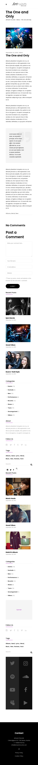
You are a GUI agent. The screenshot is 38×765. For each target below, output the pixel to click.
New (17, 213)
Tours (9, 408)
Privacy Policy (19, 752)
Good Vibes (10, 345)
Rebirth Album (12, 552)
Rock (22, 459)
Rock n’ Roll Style (13, 372)
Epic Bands (10, 318)
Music (7, 459)
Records (10, 400)
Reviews (16, 459)
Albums (8, 213)
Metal (13, 213)
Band (13, 456)
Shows (10, 404)
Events (10, 386)
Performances (12, 397)
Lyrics (17, 456)
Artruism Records (10, 19)
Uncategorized (12, 411)
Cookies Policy (19, 756)
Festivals (10, 390)
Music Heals (11, 498)
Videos (18, 19)
